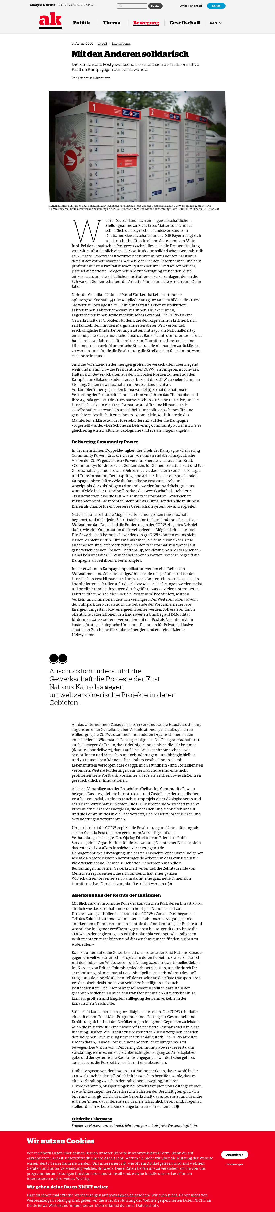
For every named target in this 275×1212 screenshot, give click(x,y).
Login (183, 6)
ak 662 (102, 43)
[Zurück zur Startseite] (50, 19)
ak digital (196, 6)
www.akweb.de (121, 1195)
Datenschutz (147, 1205)
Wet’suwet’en (116, 962)
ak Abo (216, 5)
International (121, 43)
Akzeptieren (234, 1154)
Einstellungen (235, 1164)
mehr (214, 22)
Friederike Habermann (94, 78)
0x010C (183, 209)
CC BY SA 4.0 (211, 209)
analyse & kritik (43, 5)
